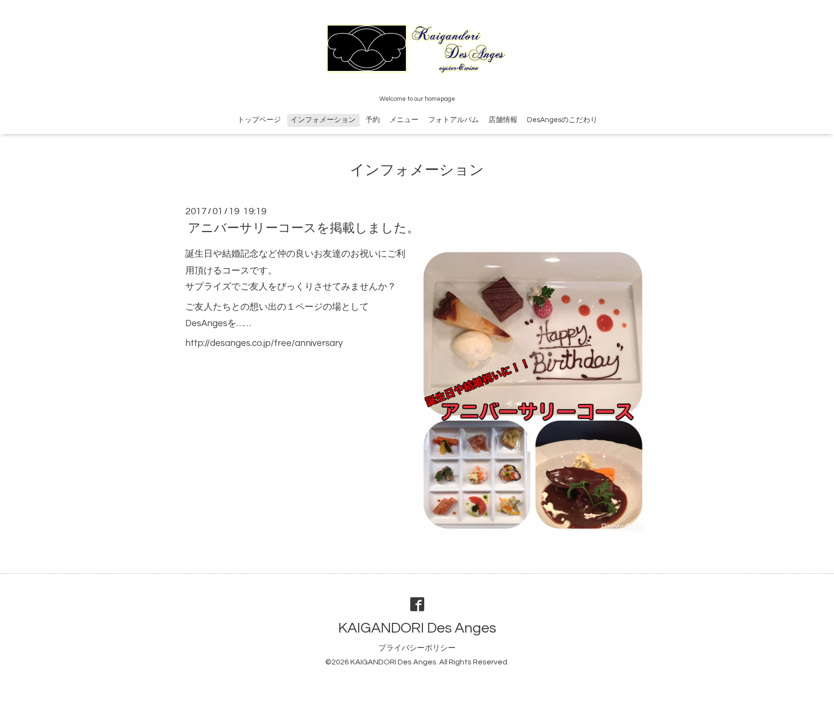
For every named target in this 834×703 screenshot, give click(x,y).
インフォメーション (323, 120)
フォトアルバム (453, 120)
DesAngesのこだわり (562, 120)
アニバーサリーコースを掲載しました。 (303, 228)
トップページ (259, 120)
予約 (372, 120)
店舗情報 (502, 120)
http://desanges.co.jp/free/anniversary (264, 343)
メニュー (403, 120)
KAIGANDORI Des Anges (417, 627)
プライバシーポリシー (417, 648)
